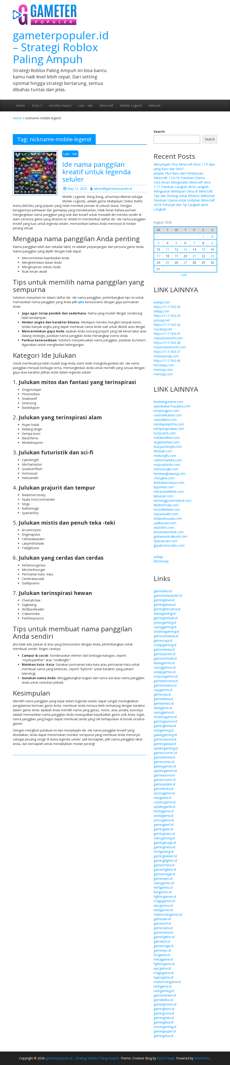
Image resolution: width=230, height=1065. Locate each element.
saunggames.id (164, 667)
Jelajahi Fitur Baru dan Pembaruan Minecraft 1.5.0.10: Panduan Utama (179, 175)
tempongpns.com (166, 411)
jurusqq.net (162, 320)
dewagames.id (164, 663)
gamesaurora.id (165, 739)
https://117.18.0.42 (167, 325)
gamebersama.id (166, 681)
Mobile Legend (131, 105)
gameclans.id (163, 928)
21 (194, 256)
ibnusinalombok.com (169, 532)
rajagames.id (163, 690)
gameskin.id (162, 919)
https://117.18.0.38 (167, 342)
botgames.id (163, 892)
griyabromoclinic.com (169, 545)
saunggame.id (164, 712)
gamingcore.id (164, 1013)
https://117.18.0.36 (167, 307)
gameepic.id (162, 950)
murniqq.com (163, 369)
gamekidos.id (163, 1000)
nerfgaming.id (163, 851)
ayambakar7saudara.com (172, 406)
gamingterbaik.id (165, 618)
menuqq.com (163, 374)
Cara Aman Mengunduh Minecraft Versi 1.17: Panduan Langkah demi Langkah (182, 184)
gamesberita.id (164, 757)
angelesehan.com (166, 442)
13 (185, 249)
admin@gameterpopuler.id (113, 188)
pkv (81, 302)
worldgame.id (163, 815)
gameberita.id (163, 789)
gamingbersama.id (167, 609)
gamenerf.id (162, 923)
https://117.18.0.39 (167, 316)
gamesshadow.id (166, 636)
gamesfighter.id (165, 869)
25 (167, 262)
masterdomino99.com (170, 347)
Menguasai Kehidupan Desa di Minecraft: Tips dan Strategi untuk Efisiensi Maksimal (184, 193)
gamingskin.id (163, 829)
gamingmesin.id (165, 1004)
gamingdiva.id (163, 1022)
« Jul (183, 274)
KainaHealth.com (166, 514)
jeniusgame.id (164, 820)
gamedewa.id (163, 699)
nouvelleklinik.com (167, 509)
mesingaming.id (165, 1027)
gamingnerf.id (163, 824)
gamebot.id (162, 941)
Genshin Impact (60, 105)
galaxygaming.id (165, 735)
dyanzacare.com (165, 541)
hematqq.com (164, 365)
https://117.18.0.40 (167, 360)
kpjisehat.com (164, 487)
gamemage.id (163, 946)
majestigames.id (165, 676)
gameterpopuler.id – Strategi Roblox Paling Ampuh (61, 47)
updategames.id (165, 771)
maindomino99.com (168, 338)
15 (203, 249)
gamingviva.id (163, 1036)
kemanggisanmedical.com (172, 500)
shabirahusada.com (168, 518)
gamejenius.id (164, 703)
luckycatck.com (165, 433)
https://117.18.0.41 (167, 333)
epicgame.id (162, 968)
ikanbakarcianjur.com (169, 482)
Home (20, 105)
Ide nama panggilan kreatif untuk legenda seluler (96, 172)
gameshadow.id (165, 685)
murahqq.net (163, 329)
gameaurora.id (164, 775)
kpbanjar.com (163, 496)
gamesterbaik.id (165, 658)
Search (159, 131)
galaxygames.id (165, 766)
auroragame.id (164, 793)
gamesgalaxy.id (165, 744)
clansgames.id (164, 883)
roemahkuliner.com (168, 415)
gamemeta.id (163, 932)
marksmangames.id (168, 914)
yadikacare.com (165, 523)
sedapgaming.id (165, 645)
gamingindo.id (164, 1018)
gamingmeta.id (164, 847)
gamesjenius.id (164, 654)
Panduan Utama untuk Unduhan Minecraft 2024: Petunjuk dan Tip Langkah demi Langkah (184, 204)
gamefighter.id (164, 937)
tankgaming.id (164, 991)
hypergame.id (163, 977)
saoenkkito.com (165, 420)
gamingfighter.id (165, 860)
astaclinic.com (164, 527)
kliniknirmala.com (166, 505)
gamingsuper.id (165, 1031)
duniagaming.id (164, 613)
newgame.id (162, 797)
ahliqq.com (161, 311)
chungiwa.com (164, 478)
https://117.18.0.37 (167, 351)
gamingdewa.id (164, 604)
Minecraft (106, 105)
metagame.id (163, 959)
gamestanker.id (165, 995)
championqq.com (166, 356)
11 (167, 249)
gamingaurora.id (165, 721)
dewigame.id (163, 708)
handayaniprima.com (169, 424)
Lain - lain (70, 154)
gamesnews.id (164, 762)
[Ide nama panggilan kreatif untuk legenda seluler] (35, 172)
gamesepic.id (163, 878)
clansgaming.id (164, 838)
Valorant (154, 105)
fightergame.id (164, 964)
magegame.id (163, 973)
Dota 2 (37, 105)
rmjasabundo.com (167, 464)
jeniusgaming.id (165, 622)
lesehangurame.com (168, 402)
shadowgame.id (165, 717)
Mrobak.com (163, 451)
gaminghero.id (164, 1009)
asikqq (158, 557)
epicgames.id (163, 905)
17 (158, 256)
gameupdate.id (164, 784)
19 (176, 256)
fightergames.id (165, 896)
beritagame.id (163, 811)
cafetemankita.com (168, 460)
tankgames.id (163, 910)
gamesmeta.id (164, 865)
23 (212, 256)
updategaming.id (166, 748)
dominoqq (161, 561)
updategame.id (164, 806)
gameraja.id (162, 694)
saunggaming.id (165, 627)
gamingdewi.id (164, 600)
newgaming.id (164, 730)
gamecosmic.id (164, 780)
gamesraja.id (163, 640)
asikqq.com (162, 302)
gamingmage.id (165, 842)
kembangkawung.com (170, 473)
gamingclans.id (164, 833)
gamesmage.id (164, 874)
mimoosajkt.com (166, 469)
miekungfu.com (165, 455)
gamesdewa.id (164, 649)
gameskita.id (163, 591)
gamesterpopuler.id (168, 595)
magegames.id (164, 901)
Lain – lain (85, 105)
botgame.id (162, 955)
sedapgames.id (164, 672)
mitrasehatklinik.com (169, 491)
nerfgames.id (163, 887)
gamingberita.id (165, 726)
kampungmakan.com (169, 428)
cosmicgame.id (164, 802)
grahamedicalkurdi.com (170, 536)
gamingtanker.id (165, 856)
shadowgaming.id (166, 631)
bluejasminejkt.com (168, 446)
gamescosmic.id (165, 753)
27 (185, 262)
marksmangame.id (167, 982)
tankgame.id (162, 986)
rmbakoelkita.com (167, 437)
